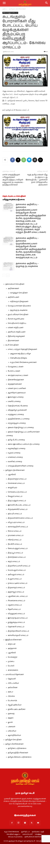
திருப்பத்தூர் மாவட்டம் (17, 500)
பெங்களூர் (12, 657)
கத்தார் (10, 718)
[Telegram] (29, 160)
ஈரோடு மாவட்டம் (14, 539)
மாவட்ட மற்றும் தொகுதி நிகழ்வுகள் (22, 349)
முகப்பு (4, 9)
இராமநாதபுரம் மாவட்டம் (18, 618)
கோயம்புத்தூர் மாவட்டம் (10, 13)
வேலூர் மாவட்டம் (15, 496)
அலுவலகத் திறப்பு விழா (20, 353)
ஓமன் (10, 722)
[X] (18, 160)
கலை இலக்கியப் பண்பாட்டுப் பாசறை (24, 444)
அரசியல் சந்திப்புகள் (16, 332)
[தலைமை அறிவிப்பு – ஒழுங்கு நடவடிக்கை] (8, 266)
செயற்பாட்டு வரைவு (15, 837)
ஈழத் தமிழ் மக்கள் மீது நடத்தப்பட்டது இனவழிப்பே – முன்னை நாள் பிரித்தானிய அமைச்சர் (37, 179)
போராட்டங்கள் (14, 371)
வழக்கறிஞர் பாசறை (16, 448)
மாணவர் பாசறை (15, 457)
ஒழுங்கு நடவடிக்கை (18, 310)
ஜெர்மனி (12, 679)
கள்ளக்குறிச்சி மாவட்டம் (18, 526)
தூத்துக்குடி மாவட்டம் (16, 622)
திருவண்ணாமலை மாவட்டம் (20, 518)
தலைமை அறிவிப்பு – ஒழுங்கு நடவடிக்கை (27, 265)
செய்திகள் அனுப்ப (13, 834)
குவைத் (11, 713)
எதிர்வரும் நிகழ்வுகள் (19, 301)
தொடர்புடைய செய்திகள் (14, 196)
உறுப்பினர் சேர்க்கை (11, 832)
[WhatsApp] (23, 160)
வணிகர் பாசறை (15, 461)
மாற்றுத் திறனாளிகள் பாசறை (20, 466)
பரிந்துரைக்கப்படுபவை (13, 199)
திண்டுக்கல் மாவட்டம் (17, 557)
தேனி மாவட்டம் (14, 609)
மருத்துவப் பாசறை (16, 414)
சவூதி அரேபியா (14, 705)
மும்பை (11, 661)
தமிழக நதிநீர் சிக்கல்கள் (18, 752)
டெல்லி (11, 666)
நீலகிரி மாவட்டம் (15, 544)
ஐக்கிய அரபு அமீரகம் (16, 709)
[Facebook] (12, 160)
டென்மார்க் (12, 700)
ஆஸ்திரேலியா (14, 735)
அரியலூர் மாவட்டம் (16, 574)
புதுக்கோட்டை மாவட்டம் (18, 596)
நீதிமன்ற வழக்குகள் (16, 336)
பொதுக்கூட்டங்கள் (15, 366)
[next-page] (7, 275)
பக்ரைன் (11, 726)
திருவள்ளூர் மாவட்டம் (17, 479)
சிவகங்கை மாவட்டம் (16, 600)
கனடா (10, 692)
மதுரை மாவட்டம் (15, 605)
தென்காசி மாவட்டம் (16, 626)
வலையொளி (27, 834)
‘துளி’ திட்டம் (25, 832)
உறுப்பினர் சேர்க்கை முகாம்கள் (23, 362)
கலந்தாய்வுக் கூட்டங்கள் (18, 375)
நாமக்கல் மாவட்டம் (15, 535)
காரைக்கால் (13, 670)
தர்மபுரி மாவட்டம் (15, 513)
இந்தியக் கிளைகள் (13, 639)
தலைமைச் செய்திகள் (14, 284)
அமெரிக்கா (12, 687)
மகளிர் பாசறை (14, 401)
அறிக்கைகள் (13, 288)
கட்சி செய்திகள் (12, 345)
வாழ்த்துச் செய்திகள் (19, 293)
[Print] (34, 160)
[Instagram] (18, 822)
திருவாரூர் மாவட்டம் (16, 587)
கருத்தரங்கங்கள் (15, 384)
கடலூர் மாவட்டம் (15, 579)
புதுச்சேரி (12, 474)
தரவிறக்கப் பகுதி (38, 832)
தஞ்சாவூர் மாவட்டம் (16, 592)
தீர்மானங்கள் (13, 340)
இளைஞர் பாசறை (16, 397)
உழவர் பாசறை (14, 453)
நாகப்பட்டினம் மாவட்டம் (17, 583)
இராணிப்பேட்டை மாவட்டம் (19, 505)
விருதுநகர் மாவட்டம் (16, 613)
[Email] (40, 160)
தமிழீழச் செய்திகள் (13, 739)
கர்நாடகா (12, 644)
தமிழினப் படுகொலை (17, 748)
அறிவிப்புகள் (13, 297)
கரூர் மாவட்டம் (14, 561)
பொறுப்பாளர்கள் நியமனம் (19, 306)
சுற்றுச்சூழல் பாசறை (17, 423)
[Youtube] (38, 822)
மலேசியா (12, 731)
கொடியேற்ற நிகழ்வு (18, 358)
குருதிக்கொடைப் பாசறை (18, 419)
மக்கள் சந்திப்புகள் (15, 327)
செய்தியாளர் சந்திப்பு (17, 323)
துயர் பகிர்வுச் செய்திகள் (18, 314)
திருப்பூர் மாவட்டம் (15, 553)
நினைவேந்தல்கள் (16, 379)
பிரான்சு (11, 696)
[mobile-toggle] (4, 3)
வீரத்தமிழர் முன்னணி (17, 410)
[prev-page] (3, 275)
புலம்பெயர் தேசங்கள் (14, 674)
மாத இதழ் (38, 834)
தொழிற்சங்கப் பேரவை (18, 405)
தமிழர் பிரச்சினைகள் (14, 744)
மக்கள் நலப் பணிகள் (17, 388)
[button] (46, 3)
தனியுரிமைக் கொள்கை (33, 837)
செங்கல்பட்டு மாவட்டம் (17, 492)
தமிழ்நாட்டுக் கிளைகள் (17, 9)
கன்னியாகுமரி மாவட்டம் (18, 635)
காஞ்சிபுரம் (12, 487)
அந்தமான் (12, 648)
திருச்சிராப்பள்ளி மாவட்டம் (19, 566)
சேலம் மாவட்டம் (14, 531)
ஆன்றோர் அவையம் (17, 392)
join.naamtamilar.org (25, 806)
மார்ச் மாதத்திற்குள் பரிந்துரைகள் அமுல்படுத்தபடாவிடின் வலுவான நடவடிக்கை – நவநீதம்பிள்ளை (13, 179)
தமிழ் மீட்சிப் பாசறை (16, 440)
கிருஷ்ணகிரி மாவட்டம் (17, 509)
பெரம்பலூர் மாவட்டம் (17, 570)
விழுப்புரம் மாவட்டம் (16, 522)
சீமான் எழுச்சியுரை (16, 319)
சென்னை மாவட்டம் (16, 483)
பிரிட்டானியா (13, 683)
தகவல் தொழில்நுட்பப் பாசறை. (21, 427)
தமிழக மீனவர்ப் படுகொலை (20, 757)
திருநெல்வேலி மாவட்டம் (18, 631)
